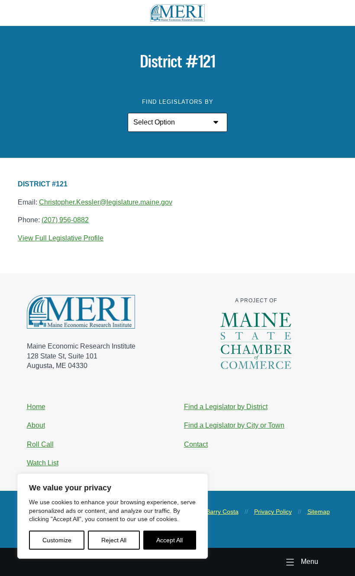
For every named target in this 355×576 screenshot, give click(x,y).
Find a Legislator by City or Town (234, 425)
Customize (56, 540)
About (36, 425)
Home (36, 406)
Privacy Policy (273, 511)
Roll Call (40, 444)
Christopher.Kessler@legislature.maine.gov (105, 202)
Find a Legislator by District (226, 406)
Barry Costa (222, 511)
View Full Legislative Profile (60, 238)
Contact (196, 444)
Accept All (169, 540)
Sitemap (318, 511)
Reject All (113, 540)
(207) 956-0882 (65, 220)
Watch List (42, 463)
